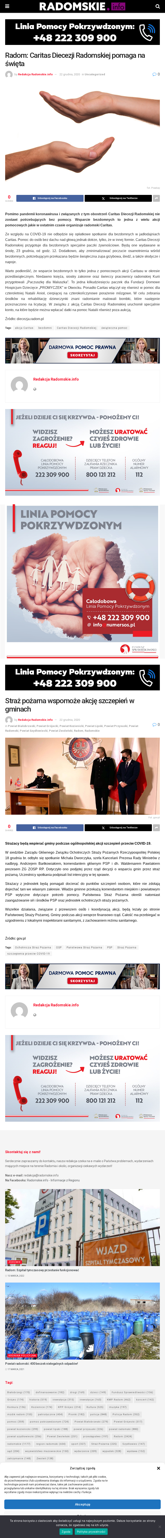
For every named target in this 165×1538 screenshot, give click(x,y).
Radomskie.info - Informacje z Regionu (53, 1180)
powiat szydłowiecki (24, 1436)
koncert (145, 1399)
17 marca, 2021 (15, 1369)
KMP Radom (119, 1399)
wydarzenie (85, 1451)
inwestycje (90, 1399)
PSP (109, 947)
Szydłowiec (133, 1444)
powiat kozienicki (22, 1429)
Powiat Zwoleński (61, 730)
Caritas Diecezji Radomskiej (76, 327)
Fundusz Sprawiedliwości (132, 1392)
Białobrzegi (18, 1392)
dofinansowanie (50, 1392)
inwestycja (63, 1399)
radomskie (19, 1444)
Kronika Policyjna (22, 1355)
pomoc (15, 1421)
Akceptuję (82, 1504)
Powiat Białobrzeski (21, 726)
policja (98, 1414)
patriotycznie (50, 1414)
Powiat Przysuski (116, 726)
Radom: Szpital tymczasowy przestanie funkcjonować (42, 1270)
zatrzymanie (19, 1458)
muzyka (118, 1407)
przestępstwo (95, 1436)
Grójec (15, 1399)
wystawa (136, 1451)
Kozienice (41, 1407)
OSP (59, 947)
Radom (78, 730)
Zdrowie (15, 1262)
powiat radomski (123, 1429)
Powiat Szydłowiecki (34, 730)
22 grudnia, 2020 (70, 74)
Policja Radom (126, 1414)
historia (38, 1399)
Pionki (77, 1414)
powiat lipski (56, 1429)
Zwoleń (45, 1458)
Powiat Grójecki (47, 726)
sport (78, 1444)
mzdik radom (19, 1414)
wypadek (111, 1451)
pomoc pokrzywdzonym (49, 1421)
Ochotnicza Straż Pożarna (33, 947)
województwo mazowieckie (47, 1451)
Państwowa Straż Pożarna (84, 947)
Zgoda (66, 1531)
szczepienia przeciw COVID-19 (28, 953)
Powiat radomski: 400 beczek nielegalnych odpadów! (41, 1363)
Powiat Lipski (94, 726)
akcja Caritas (24, 327)
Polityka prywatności (91, 1531)
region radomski (51, 1444)
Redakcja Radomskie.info (35, 74)
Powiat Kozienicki (72, 726)
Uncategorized (95, 74)
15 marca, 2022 (15, 1276)
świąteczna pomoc (114, 327)
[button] (158, 1468)
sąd (13, 1451)
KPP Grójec (69, 1407)
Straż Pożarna (126, 947)
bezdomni (45, 327)
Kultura (95, 1407)
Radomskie (92, 730)
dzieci (98, 1392)
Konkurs (16, 1407)
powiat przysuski (88, 1429)
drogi (77, 1392)
